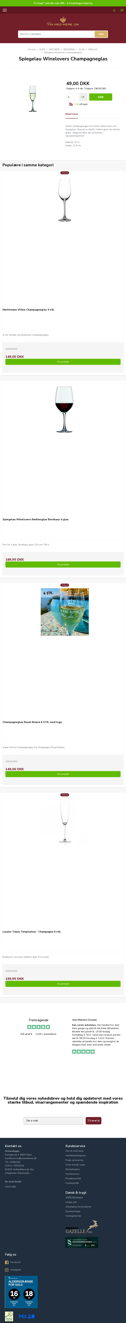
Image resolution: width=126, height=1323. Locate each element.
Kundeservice (72, 1173)
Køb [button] (101, 97)
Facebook (15, 1262)
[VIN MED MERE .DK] (63, 23)
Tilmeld (93, 1120)
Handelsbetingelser (75, 1155)
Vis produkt (63, 361)
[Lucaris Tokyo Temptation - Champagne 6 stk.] (64, 858)
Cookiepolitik (72, 1183)
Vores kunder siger (75, 1164)
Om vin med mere (74, 1150)
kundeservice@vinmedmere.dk (21, 1158)
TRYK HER (10, 1186)
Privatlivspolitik (73, 1178)
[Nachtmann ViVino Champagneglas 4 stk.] (64, 236)
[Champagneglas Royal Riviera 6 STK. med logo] (64, 648)
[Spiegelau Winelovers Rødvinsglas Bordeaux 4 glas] (64, 445)
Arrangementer (73, 1215)
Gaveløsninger (73, 1211)
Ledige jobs (71, 1202)
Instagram (15, 1269)
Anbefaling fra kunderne (78, 1206)
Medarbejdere (72, 1169)
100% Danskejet (74, 1197)
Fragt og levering (74, 1160)
